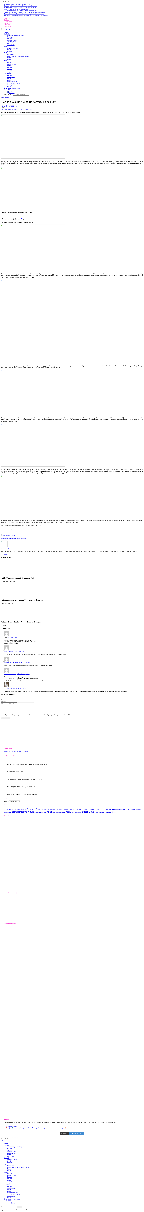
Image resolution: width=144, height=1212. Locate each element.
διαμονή (6, 812)
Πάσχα (9, 43)
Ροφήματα (10, 51)
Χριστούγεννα (11, 42)
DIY (35, 808)
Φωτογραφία (11, 85)
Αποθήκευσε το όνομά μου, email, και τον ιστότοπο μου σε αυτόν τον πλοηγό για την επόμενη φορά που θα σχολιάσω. (37, 715)
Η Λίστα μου (7, 73)
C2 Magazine (19, 809)
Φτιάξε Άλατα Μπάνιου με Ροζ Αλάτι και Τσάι (17, 4)
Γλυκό (9, 50)
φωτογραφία (101, 812)
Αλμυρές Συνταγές (12, 48)
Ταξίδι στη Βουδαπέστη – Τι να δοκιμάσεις (16, 9)
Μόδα (9, 78)
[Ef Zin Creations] (6, 29)
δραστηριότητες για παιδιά (8, 538)
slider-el (93, 809)
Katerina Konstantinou (11, 663)
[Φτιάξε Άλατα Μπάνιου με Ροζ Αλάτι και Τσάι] (12, 575)
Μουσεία (9, 67)
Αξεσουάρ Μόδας (12, 40)
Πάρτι (9, 58)
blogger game (11, 809)
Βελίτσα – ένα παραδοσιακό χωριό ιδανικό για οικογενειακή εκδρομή (27, 764)
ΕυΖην (9, 86)
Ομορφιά (9, 38)
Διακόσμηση (11, 77)
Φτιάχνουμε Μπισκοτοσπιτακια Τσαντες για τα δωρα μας (20, 6)
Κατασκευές (10, 54)
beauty (6, 809)
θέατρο (36, 812)
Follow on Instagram (77, 1133)
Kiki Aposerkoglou (10, 688)
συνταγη (62, 812)
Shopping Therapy (13, 83)
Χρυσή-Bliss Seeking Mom (12, 674)
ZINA (7, 548)
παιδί (17, 538)
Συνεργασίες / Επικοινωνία (12, 88)
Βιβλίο (9, 59)
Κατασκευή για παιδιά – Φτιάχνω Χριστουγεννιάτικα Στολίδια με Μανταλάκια (26, 15)
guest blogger (42, 809)
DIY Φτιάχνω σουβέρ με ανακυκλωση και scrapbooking (21, 10)
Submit (19, 1207)
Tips (8, 72)
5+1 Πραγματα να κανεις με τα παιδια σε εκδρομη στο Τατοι (24, 779)
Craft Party (10, 45)
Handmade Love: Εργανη (15, 772)
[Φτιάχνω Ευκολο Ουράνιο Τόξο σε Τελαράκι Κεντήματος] (12, 618)
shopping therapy (83, 809)
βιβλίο (132, 809)
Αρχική (6, 32)
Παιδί (5, 53)
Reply (15, 637)
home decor (58, 809)
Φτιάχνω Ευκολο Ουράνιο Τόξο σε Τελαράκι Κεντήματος (20, 7)
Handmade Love (12, 81)
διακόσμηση (138, 809)
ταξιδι (68, 812)
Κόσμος (9, 66)
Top (2, 1141)
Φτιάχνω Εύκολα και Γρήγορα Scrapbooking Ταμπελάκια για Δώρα (24, 14)
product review (72, 809)
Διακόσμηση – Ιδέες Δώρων (15, 35)
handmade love (51, 809)
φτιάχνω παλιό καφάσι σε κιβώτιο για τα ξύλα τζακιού (22, 794)
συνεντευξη (55, 812)
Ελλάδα (9, 62)
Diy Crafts (7, 34)
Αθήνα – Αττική (11, 64)
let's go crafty (64, 809)
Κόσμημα (10, 37)
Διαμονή (9, 69)
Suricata (15, 1138)
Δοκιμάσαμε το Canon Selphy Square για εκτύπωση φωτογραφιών (24, 12)
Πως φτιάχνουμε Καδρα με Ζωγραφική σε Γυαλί (21, 787)
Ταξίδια (6, 61)
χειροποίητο (111, 812)
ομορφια (42, 812)
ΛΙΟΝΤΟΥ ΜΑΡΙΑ (9, 651)
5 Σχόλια (14, 106)
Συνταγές (6, 46)
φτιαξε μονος (23, 538)
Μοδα (107, 809)
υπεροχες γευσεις (76, 812)
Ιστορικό (6, 801)
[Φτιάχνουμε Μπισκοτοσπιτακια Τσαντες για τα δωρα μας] (12, 597)
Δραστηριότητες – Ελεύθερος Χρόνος (18, 56)
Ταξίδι (116, 809)
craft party (29, 809)
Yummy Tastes (12, 70)
